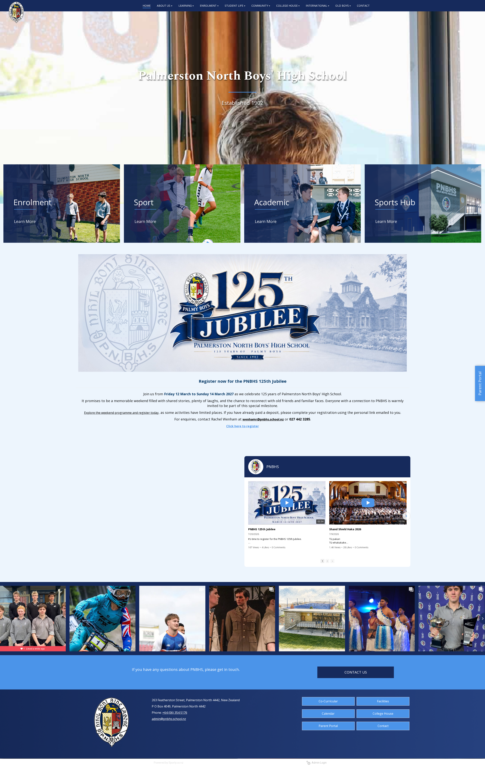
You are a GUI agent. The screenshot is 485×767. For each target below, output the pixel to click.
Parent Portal (328, 726)
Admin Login (319, 762)
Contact (383, 726)
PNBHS (272, 466)
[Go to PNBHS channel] (255, 466)
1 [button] (322, 561)
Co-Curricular (328, 701)
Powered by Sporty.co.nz (168, 762)
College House (383, 713)
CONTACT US (355, 672)
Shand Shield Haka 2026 (345, 529)
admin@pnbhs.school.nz (169, 719)
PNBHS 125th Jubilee (261, 529)
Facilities (383, 701)
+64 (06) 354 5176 (174, 713)
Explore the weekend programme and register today (121, 413)
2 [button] (327, 561)
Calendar (328, 713)
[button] (248, 516)
